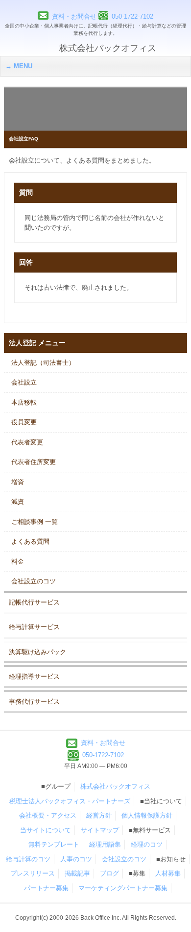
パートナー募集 (46, 888)
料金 (17, 561)
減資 (17, 501)
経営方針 (99, 815)
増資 (17, 482)
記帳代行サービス (34, 602)
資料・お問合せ (74, 16)
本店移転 (24, 402)
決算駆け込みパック (37, 652)
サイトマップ (100, 830)
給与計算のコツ (28, 859)
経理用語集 (105, 844)
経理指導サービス (34, 676)
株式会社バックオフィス (115, 786)
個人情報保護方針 (146, 815)
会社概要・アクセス (47, 815)
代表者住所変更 (33, 462)
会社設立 (24, 382)
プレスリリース (32, 873)
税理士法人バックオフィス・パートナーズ (69, 801)
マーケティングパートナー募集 (122, 888)
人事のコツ (76, 859)
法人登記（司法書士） (43, 362)
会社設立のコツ (33, 581)
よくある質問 (30, 541)
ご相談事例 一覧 (34, 521)
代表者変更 (27, 442)
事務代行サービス (34, 701)
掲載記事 (77, 873)
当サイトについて (45, 830)
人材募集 (168, 873)
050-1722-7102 (132, 16)
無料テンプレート (53, 844)
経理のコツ (147, 844)
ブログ (109, 873)
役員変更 (24, 422)
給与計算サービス (34, 626)
